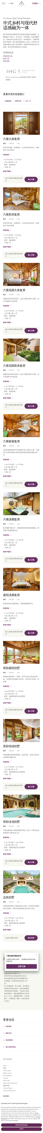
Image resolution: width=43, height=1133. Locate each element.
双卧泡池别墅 (11, 746)
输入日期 (31, 179)
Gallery (36, 131)
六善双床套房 (11, 214)
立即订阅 (21, 966)
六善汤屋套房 (11, 519)
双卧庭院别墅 (11, 668)
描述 (4, 143)
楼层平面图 (7, 171)
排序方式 (18, 101)
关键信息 (11, 143)
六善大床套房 (11, 139)
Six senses (21, 3)
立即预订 (35, 3)
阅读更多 (6, 154)
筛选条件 (8, 101)
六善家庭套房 (11, 441)
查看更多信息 (8, 56)
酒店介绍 (6, 58)
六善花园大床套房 (14, 290)
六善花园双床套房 (14, 365)
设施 (18, 143)
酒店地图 (6, 61)
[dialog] (21, 963)
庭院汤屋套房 (11, 595)
